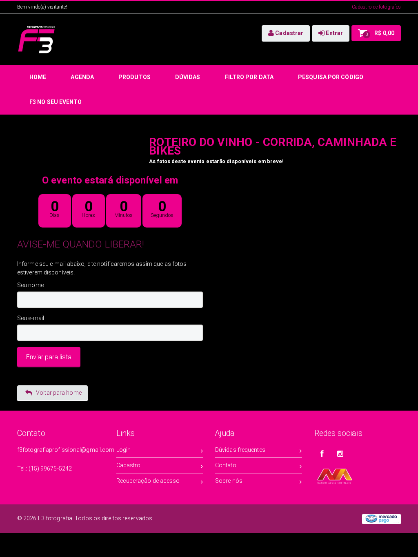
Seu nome (30, 285)
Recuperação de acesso (148, 480)
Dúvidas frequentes (240, 449)
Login (123, 449)
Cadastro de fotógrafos (376, 7)
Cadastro (128, 465)
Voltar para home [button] (59, 392)
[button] (286, 33)
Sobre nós (228, 480)
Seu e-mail (30, 318)
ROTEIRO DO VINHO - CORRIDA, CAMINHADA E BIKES (272, 146)
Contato (225, 465)
